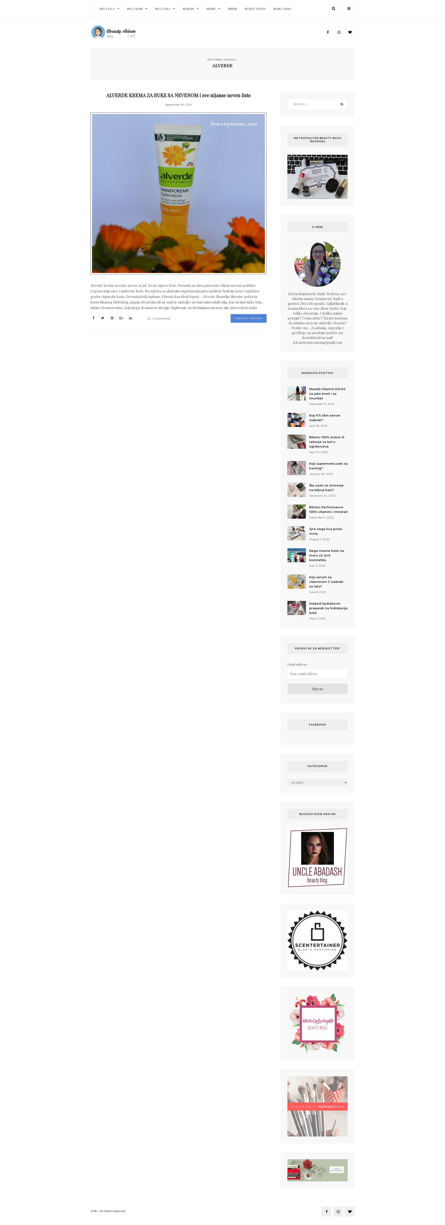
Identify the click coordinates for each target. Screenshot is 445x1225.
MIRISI (232, 8)
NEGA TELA (163, 8)
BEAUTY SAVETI (255, 8)
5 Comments (161, 318)
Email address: (297, 664)
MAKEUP (188, 8)
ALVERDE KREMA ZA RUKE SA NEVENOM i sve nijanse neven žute (178, 95)
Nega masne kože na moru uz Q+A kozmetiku (326, 555)
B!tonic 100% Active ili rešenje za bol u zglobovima (326, 441)
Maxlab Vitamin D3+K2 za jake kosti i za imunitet (327, 393)
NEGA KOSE (135, 8)
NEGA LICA (107, 8)
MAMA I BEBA (283, 8)
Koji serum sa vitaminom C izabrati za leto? (326, 581)
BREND (211, 8)
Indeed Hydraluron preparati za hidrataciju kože (328, 608)
